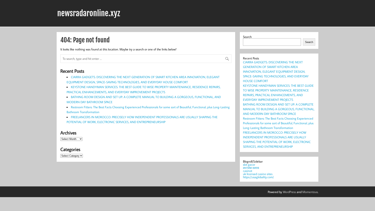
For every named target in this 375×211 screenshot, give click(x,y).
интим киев (251, 168)
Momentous (310, 192)
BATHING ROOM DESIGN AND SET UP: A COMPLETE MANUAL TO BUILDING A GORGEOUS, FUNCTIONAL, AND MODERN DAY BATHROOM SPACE (278, 109)
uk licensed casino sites (257, 174)
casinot (247, 171)
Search (247, 37)
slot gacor (249, 164)
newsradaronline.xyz (88, 13)
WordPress (289, 192)
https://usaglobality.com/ (258, 177)
